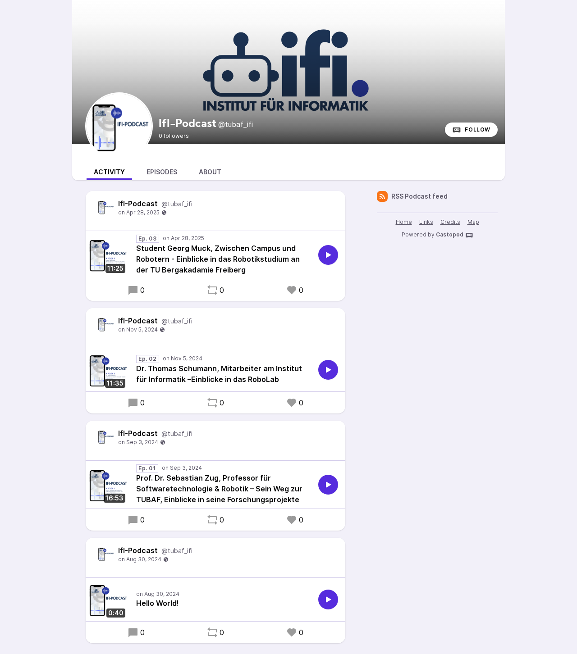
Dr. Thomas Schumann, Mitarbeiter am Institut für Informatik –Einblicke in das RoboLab (219, 374)
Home (404, 221)
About (210, 172)
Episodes (162, 172)
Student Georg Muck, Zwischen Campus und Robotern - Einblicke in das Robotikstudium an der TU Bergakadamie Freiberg (218, 259)
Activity (109, 172)
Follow (477, 129)
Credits (450, 221)
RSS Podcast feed (419, 196)
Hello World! (157, 603)
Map (473, 221)
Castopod (449, 234)
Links (426, 221)
